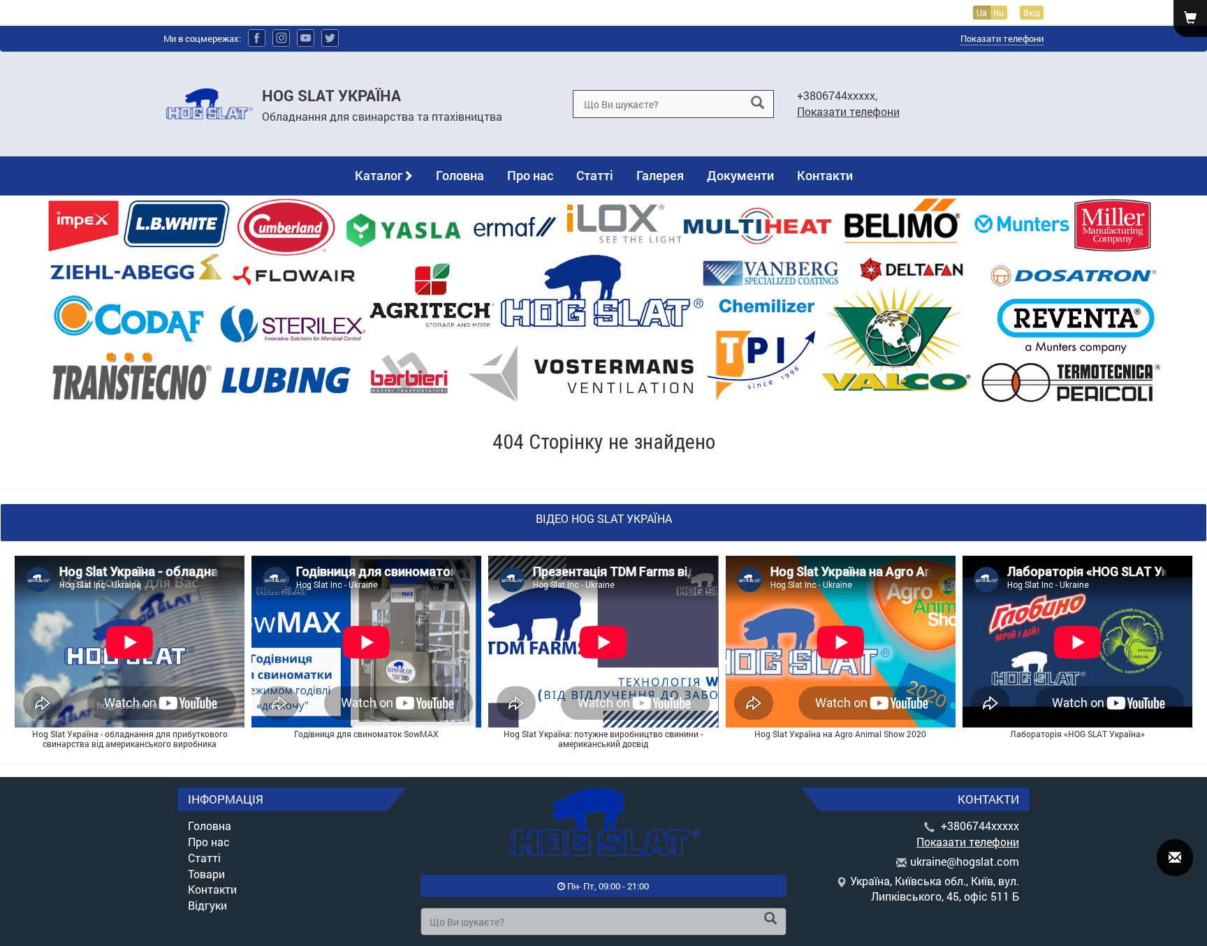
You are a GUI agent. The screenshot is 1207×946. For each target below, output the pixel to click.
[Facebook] (256, 38)
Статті (594, 175)
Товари (206, 873)
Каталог (380, 175)
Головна (460, 175)
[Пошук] (757, 103)
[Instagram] (281, 38)
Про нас (530, 175)
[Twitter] (330, 38)
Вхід (1031, 12)
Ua (981, 12)
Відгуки (207, 905)
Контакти (825, 175)
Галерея (660, 175)
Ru (998, 12)
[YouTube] (305, 38)
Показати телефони (1002, 38)
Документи (740, 175)
